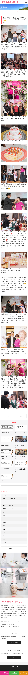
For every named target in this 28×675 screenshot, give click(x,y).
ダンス (4, 536)
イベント (5, 525)
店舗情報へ (14, 657)
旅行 (4, 539)
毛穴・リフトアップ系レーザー (9, 498)
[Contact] (15, 666)
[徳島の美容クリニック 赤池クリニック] (9, 2)
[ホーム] (1, 11)
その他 (4, 542)
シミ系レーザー (6, 495)
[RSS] (17, 666)
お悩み (4, 522)
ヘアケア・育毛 (6, 512)
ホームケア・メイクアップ (8, 505)
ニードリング (5, 502)
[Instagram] (10, 666)
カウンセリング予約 (14, 642)
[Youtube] (12, 666)
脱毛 (4, 515)
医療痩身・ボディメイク (8, 508)
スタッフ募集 (5, 532)
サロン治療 (5, 519)
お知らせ (5, 529)
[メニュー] (26, 2)
